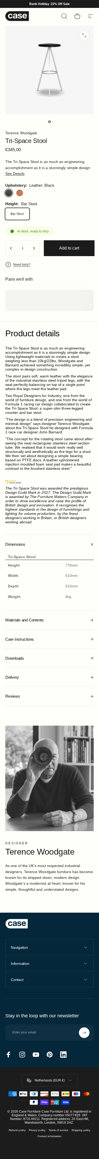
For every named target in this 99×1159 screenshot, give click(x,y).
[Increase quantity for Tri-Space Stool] (33, 248)
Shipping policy (81, 1130)
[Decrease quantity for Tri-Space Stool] (11, 248)
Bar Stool (17, 214)
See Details (15, 173)
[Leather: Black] (8, 193)
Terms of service (58, 1130)
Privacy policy (37, 1130)
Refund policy (17, 1130)
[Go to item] (49, 121)
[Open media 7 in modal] (84, 35)
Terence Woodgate (21, 133)
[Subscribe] (84, 1032)
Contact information (49, 1136)
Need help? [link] (21, 264)
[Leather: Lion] (19, 193)
